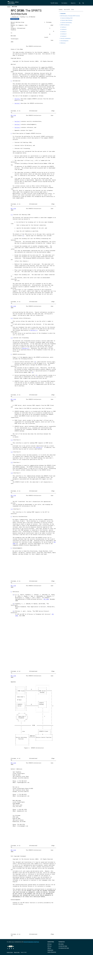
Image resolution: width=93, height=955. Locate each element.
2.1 (12, 214)
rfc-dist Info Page (63, 946)
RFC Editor (61, 944)
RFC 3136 (13, 115)
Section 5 (17, 124)
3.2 (12, 452)
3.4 (12, 473)
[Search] (79, 3)
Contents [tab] (60, 9)
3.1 (12, 439)
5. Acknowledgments (64, 40)
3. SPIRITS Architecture (64, 24)
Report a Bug (16, 952)
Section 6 (17, 127)
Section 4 (17, 121)
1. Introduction (63, 13)
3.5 (12, 509)
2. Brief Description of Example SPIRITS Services (70, 15)
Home (8, 6)
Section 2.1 (33, 330)
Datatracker (50, 950)
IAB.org (49, 948)
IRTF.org (49, 946)
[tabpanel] (71, 28)
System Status (10, 952)
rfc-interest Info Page (64, 948)
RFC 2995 (46, 599)
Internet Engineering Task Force (31, 941)
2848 (14, 543)
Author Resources (52, 952)
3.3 (12, 462)
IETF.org (49, 944)
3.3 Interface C (63, 31)
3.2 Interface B (63, 29)
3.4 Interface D (63, 33)
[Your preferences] (83, 3)
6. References (62, 42)
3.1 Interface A (63, 27)
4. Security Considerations (65, 38)
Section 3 (17, 103)
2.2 (12, 318)
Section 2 (17, 98)
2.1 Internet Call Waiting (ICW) (66, 18)
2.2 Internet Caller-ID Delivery (66, 20)
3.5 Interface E (63, 36)
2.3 (12, 337)
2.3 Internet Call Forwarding (66, 22)
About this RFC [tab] (67, 9)
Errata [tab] (72, 9)
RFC (55, 542)
